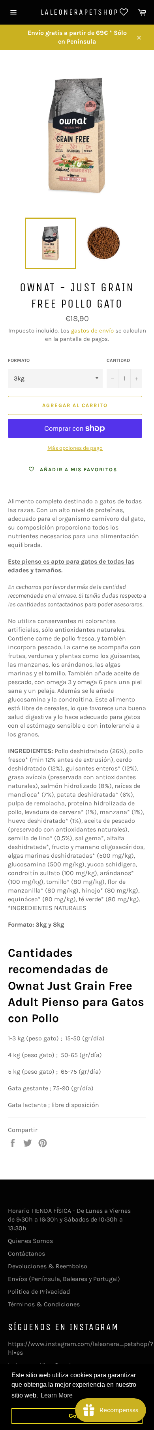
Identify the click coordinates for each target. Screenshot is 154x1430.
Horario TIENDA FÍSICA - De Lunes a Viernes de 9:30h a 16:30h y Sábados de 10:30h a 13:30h (69, 1219)
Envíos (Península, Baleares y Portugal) (64, 1279)
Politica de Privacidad (39, 1291)
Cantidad (118, 360)
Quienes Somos (30, 1241)
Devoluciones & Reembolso (47, 1266)
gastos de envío (92, 330)
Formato (19, 360)
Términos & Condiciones (44, 1304)
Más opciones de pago (75, 448)
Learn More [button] (57, 1395)
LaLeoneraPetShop (77, 12)
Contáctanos (26, 1253)
